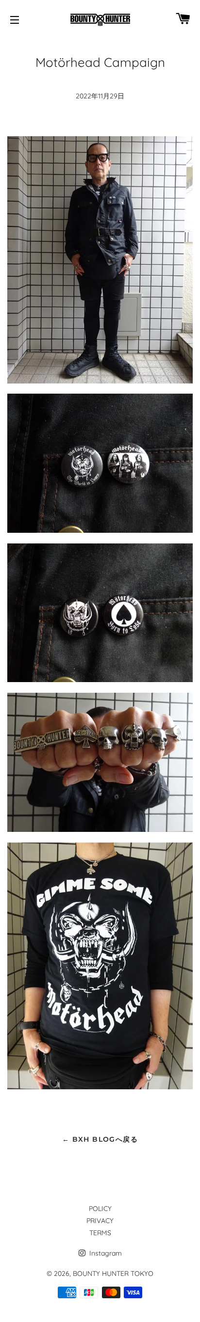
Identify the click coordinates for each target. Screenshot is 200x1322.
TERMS (100, 1232)
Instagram (104, 1253)
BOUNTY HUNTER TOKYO (113, 1273)
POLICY (100, 1208)
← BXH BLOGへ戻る (100, 1139)
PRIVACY (100, 1220)
